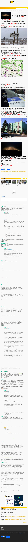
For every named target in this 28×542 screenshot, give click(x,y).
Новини (2, 527)
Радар (15, 2)
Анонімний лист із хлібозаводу (14, 183)
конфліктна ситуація (15, 171)
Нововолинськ (20, 171)
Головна (3, 10)
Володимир (9, 328)
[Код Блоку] (9, 201)
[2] (21, 178)
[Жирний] (2, 201)
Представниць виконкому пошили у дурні (19, 184)
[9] (25, 178)
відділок (5, 171)
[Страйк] (5, 201)
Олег (8, 213)
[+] (12, 201)
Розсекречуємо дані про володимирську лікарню (8, 508)
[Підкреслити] (4, 201)
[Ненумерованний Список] (7, 201)
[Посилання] (10, 201)
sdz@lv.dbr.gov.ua (20, 373)
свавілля (25, 171)
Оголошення (2, 529)
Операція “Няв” (24, 183)
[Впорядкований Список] (6, 201)
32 (15, 14)
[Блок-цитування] (8, 201)
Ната (8, 391)
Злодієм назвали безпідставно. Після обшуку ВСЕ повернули (8, 184)
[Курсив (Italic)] (3, 201)
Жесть (9, 432)
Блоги (1, 528)
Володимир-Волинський (8, 171)
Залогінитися (3, 196)
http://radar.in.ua (20, 533)
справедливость (10, 249)
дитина (12, 171)
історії (5, 10)
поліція (22, 171)
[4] (22, 178)
